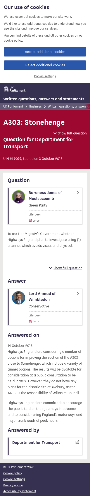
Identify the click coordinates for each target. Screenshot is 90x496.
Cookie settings (45, 76)
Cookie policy (12, 473)
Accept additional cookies (45, 52)
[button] (70, 133)
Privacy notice (13, 485)
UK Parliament (13, 106)
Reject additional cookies (45, 65)
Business (35, 106)
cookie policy (13, 40)
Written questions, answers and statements (43, 99)
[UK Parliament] (14, 89)
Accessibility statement (19, 491)
